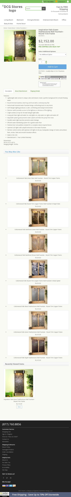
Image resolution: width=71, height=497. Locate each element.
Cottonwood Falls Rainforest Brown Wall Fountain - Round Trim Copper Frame (38, 255)
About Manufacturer (21, 91)
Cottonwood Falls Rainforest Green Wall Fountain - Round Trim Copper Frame (38, 229)
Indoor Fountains (21, 28)
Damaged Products (8, 449)
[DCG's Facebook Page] (3, 478)
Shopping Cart (6, 432)
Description (8, 91)
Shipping (4, 454)
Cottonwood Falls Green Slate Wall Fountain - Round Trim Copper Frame (38, 178)
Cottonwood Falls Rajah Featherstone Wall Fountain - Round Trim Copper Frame (38, 358)
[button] (35, 494)
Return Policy (6, 447)
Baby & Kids (8, 23)
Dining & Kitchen (33, 20)
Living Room (8, 20)
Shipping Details (35, 91)
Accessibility (5, 467)
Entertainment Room (50, 20)
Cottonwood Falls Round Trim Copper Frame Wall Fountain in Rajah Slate (38, 204)
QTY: (40, 59)
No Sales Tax (6, 462)
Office (64, 20)
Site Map (4, 470)
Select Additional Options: (47, 51)
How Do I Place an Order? (10, 437)
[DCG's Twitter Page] (7, 478)
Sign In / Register (7, 434)
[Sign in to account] (67, 1)
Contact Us (5, 439)
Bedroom (20, 20)
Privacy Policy (6, 465)
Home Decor (21, 23)
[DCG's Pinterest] (10, 478)
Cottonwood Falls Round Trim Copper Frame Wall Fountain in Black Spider (38, 281)
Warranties (5, 441)
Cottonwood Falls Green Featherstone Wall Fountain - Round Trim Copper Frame (38, 332)
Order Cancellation (7, 452)
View (19, 407)
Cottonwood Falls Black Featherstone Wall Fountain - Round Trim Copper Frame (38, 306)
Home (5, 28)
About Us (5, 460)
